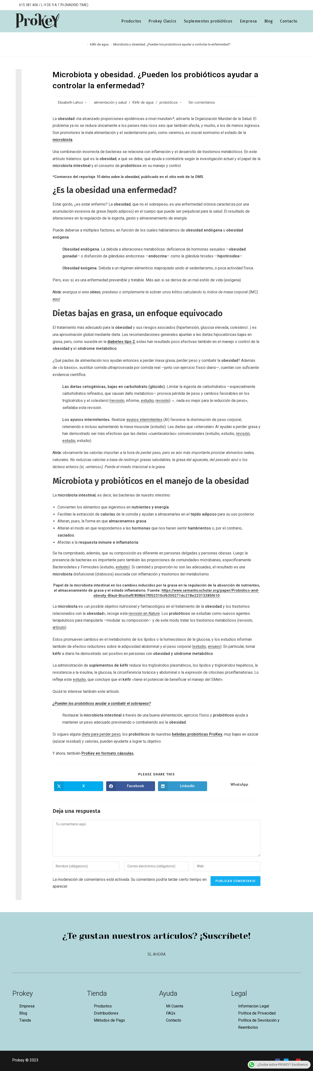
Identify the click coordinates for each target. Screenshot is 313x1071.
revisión (117, 400)
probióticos (168, 102)
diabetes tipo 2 (121, 341)
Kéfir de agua (143, 102)
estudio (147, 400)
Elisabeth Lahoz (70, 102)
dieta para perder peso (101, 734)
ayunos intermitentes (144, 419)
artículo (59, 627)
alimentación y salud (110, 102)
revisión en (144, 613)
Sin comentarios (202, 102)
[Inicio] (84, 44)
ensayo (214, 646)
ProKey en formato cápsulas (107, 753)
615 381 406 (28, 5)
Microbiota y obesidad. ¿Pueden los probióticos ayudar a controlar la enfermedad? (171, 44)
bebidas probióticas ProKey (197, 734)
